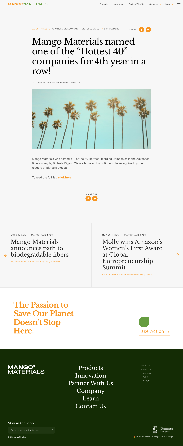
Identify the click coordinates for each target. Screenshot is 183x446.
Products (104, 4)
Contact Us (90, 406)
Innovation (119, 4)
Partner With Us (136, 4)
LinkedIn (145, 380)
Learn (167, 4)
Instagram (146, 369)
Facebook (146, 373)
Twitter (145, 376)
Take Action (151, 332)
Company (153, 4)
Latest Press (40, 29)
